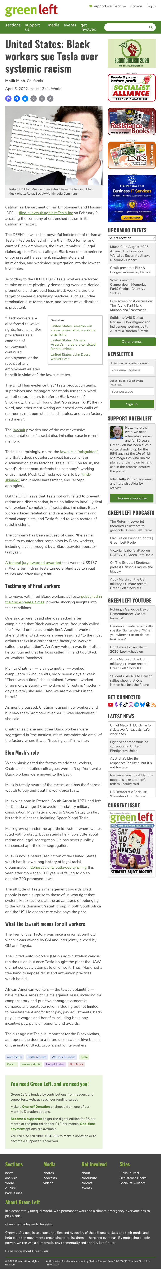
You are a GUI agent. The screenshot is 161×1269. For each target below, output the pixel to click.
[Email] (42, 98)
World (56, 88)
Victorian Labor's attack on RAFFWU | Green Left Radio (131, 552)
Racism (11, 1064)
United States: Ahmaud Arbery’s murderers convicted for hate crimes (73, 344)
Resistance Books (133, 1178)
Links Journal (129, 1173)
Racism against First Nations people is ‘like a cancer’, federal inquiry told (131, 763)
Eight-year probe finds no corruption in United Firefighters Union (129, 729)
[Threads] (148, 704)
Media (54, 25)
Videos (48, 1183)
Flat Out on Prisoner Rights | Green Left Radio (131, 540)
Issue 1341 (39, 88)
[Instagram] (131, 704)
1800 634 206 (47, 1136)
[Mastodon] (8, 98)
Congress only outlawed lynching (58, 867)
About (86, 1173)
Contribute (89, 1178)
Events (70, 25)
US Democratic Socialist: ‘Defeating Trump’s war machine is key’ (128, 779)
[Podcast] (116, 704)
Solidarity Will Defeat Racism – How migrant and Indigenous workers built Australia (130, 324)
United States (55, 1064)
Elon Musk (76, 1064)
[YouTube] (110, 704)
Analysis (11, 1178)
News (9, 1173)
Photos (48, 1173)
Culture (10, 1188)
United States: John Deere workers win (70, 356)
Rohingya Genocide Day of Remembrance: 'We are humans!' (130, 614)
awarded (53, 562)
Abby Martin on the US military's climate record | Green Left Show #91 (129, 584)
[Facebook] (17, 98)
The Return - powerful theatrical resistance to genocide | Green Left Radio (131, 526)
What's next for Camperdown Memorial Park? (128, 284)
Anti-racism (14, 1057)
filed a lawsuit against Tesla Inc (46, 212)
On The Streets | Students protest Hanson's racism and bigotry (131, 567)
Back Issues (13, 1193)
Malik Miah (15, 80)
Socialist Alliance (133, 1183)
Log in (151, 6)
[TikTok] (125, 704)
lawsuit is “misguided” (79, 451)
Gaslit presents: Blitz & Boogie (127, 270)
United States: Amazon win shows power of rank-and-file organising (73, 330)
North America (36, 1057)
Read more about (26, 1251)
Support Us (32, 27)
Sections (13, 25)
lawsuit (19, 429)
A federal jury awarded (25, 562)
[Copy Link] (50, 98)
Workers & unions (63, 1057)
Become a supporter (26, 1119)
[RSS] (153, 704)
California (35, 80)
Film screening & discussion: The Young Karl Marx (131, 303)
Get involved (88, 27)
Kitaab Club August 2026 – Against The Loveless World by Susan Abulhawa (130, 251)
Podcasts (50, 1178)
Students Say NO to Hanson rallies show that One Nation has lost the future (131, 680)
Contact (87, 1183)
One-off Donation (36, 1106)
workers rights (31, 1064)
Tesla (84, 1057)
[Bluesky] (25, 98)
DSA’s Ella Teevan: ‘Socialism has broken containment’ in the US (127, 796)
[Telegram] (136, 704)
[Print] (33, 98)
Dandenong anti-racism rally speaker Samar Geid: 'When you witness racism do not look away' (131, 633)
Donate (136, 6)
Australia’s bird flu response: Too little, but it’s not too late (131, 746)
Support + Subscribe (109, 6)
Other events (132, 341)
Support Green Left (130, 418)
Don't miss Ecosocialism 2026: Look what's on (128, 649)
